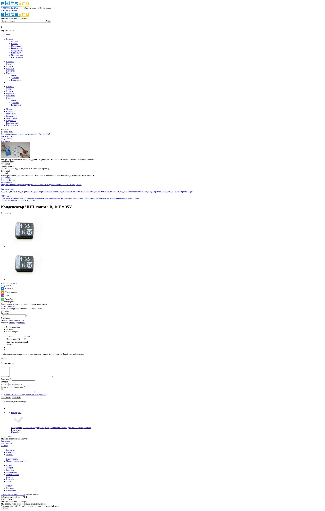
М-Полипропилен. (132, 198)
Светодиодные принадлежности (128, 191)
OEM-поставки (12, 475)
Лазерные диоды (71, 191)
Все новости (6, 136)
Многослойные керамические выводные (36, 198)
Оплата (14, 75)
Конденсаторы (57, 191)
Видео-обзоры (12, 479)
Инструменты (17, 57)
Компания (5, 441)
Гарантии (10, 68)
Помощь (9, 73)
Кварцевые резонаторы (41, 191)
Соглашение (11, 472)
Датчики (13, 191)
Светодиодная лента (105, 191)
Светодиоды (147, 191)
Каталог (9, 39)
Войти (4, 358)
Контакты (10, 71)
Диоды (20, 191)
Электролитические (9, 198)
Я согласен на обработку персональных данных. (25, 395)
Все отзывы (6, 178)
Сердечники (158, 191)
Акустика (5, 191)
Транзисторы (179, 191)
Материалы (16, 46)
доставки (21, 323)
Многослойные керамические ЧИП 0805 (71, 198)
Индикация (16, 53)
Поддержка (16, 80)
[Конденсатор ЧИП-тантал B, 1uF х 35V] (26, 246)
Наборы (14, 44)
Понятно (5, 509)
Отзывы (9, 454)
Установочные (17, 55)
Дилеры (9, 477)
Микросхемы (17, 50)
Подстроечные (117, 198)
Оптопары (82, 191)
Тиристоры (168, 191)
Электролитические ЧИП (100, 198)
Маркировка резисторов (16, 461)
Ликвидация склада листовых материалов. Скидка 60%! (25, 134)
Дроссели (27, 191)
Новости (10, 62)
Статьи (9, 64)
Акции (9, 465)
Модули (14, 41)
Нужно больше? (8, 306)
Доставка (15, 78)
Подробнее (16, 432)
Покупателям (7, 443)
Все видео (5, 141)
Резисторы (91, 191)
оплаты (12, 323)
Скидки (9, 66)
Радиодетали (16, 48)
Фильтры (189, 191)
